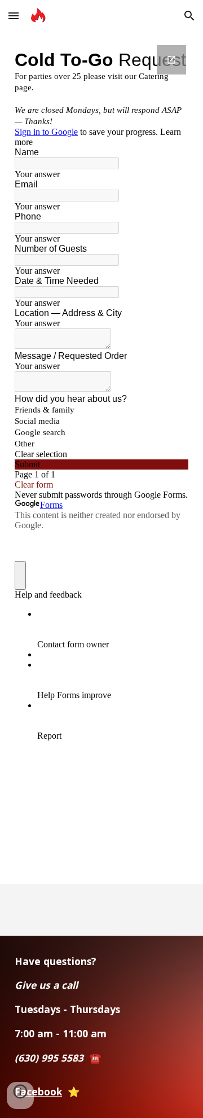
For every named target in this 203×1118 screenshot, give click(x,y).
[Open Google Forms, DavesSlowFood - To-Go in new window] (171, 59)
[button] (13, 15)
